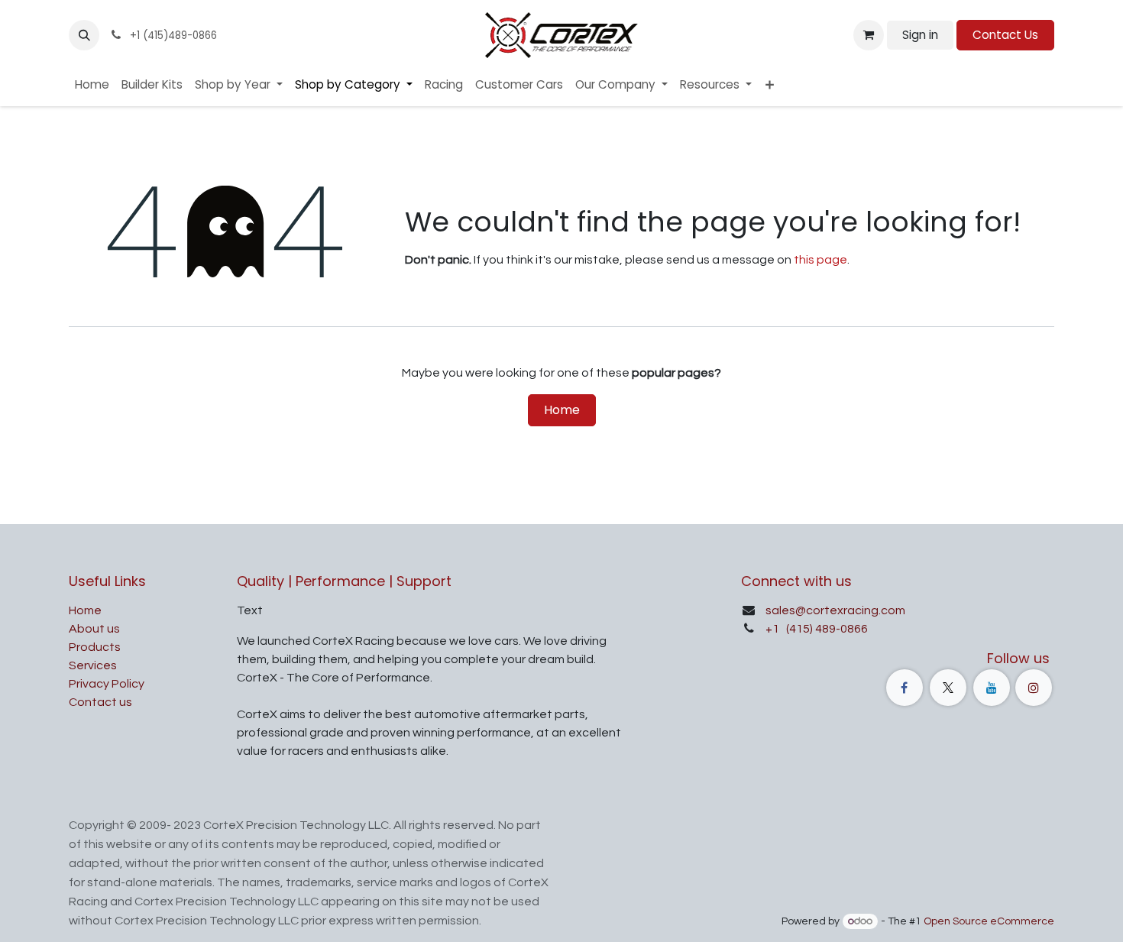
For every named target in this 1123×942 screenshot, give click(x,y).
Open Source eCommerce (989, 921)
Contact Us (1005, 35)
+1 (773, 629)
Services (93, 665)
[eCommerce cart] (868, 35)
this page (820, 260)
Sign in (920, 35)
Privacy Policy (106, 684)
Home (562, 410)
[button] (84, 35)
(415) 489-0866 (826, 629)
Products (95, 647)
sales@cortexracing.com (835, 610)
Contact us (100, 702)
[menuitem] (92, 85)
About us (94, 629)
